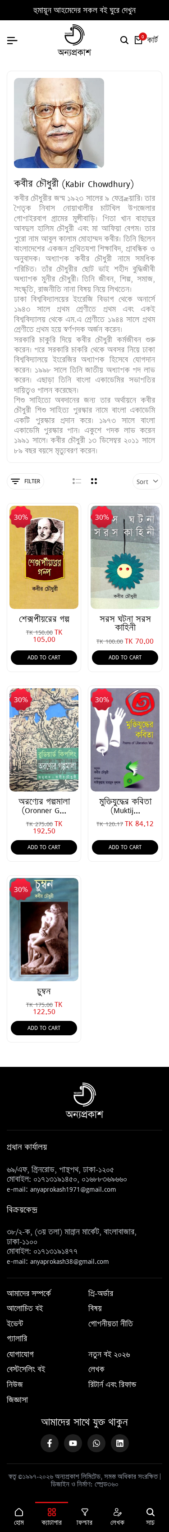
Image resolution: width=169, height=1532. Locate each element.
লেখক (96, 1369)
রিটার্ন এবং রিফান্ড (112, 1385)
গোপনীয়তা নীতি (110, 1324)
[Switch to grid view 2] (94, 481)
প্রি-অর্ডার (100, 1294)
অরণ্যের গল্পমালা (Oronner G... (44, 806)
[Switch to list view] (76, 481)
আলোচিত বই (25, 1308)
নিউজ (15, 1385)
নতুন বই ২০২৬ (109, 1354)
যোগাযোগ (20, 1354)
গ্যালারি (17, 1339)
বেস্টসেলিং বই (26, 1369)
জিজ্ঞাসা (17, 1400)
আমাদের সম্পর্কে (29, 1294)
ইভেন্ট (15, 1324)
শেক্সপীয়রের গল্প (44, 619)
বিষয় (95, 1308)
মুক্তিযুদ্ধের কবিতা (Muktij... (125, 806)
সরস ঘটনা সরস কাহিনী (125, 623)
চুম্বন (44, 991)
